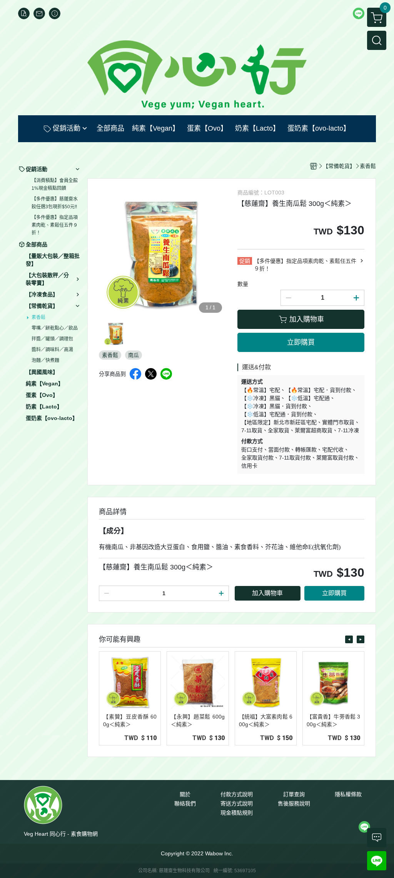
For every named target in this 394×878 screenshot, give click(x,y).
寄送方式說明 (236, 803)
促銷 (244, 261)
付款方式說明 (236, 794)
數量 (242, 284)
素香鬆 (38, 317)
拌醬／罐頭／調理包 (52, 339)
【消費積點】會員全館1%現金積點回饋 (55, 184)
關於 (185, 794)
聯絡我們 (185, 803)
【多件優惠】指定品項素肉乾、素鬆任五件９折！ (55, 225)
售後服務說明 (294, 803)
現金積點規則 (236, 812)
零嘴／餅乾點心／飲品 (55, 328)
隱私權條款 (348, 794)
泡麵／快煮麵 (45, 360)
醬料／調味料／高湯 (52, 349)
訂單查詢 (294, 794)
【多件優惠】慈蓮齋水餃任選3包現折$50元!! (55, 202)
